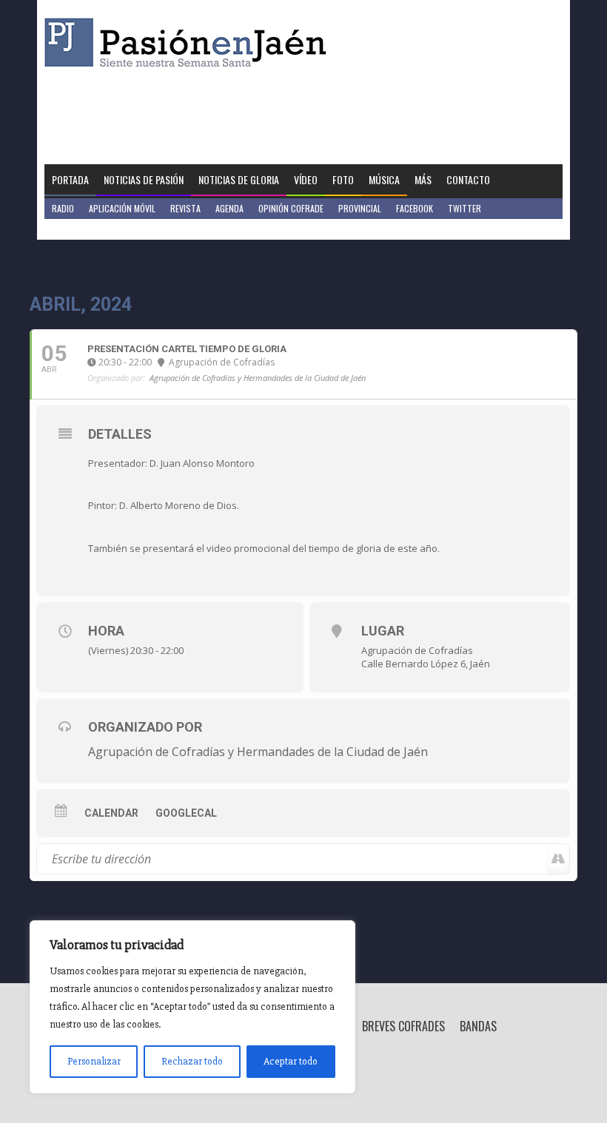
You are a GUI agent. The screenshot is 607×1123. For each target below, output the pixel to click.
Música (384, 179)
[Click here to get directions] (557, 859)
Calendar (111, 813)
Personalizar (94, 1061)
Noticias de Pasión (144, 179)
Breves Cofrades (403, 1026)
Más (423, 179)
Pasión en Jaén (189, 42)
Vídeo (306, 179)
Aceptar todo (291, 1061)
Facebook (414, 208)
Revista (185, 208)
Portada (70, 179)
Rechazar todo (192, 1061)
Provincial (359, 208)
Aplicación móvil (122, 208)
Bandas (478, 1026)
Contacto (468, 179)
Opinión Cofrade (290, 208)
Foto (343, 179)
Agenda (229, 208)
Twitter (464, 208)
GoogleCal (186, 813)
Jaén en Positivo (84, 229)
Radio (63, 208)
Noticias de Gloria (238, 179)
